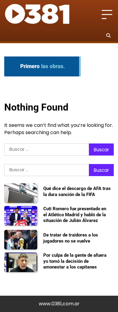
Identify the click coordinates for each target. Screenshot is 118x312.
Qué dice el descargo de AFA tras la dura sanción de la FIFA (77, 191)
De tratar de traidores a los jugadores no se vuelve (70, 238)
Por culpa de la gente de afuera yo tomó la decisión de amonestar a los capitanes (75, 261)
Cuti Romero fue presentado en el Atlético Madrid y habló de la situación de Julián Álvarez (74, 214)
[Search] (108, 35)
